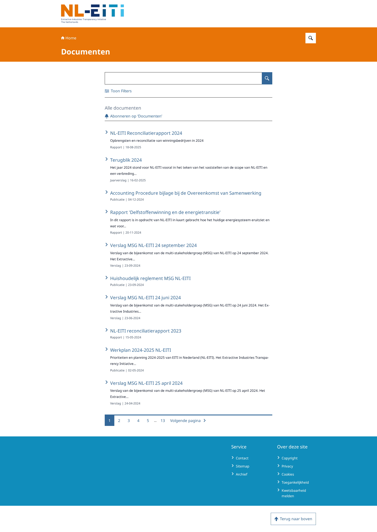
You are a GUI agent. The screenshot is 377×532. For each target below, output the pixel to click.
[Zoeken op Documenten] (267, 78)
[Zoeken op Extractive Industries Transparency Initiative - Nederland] (310, 38)
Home (70, 37)
